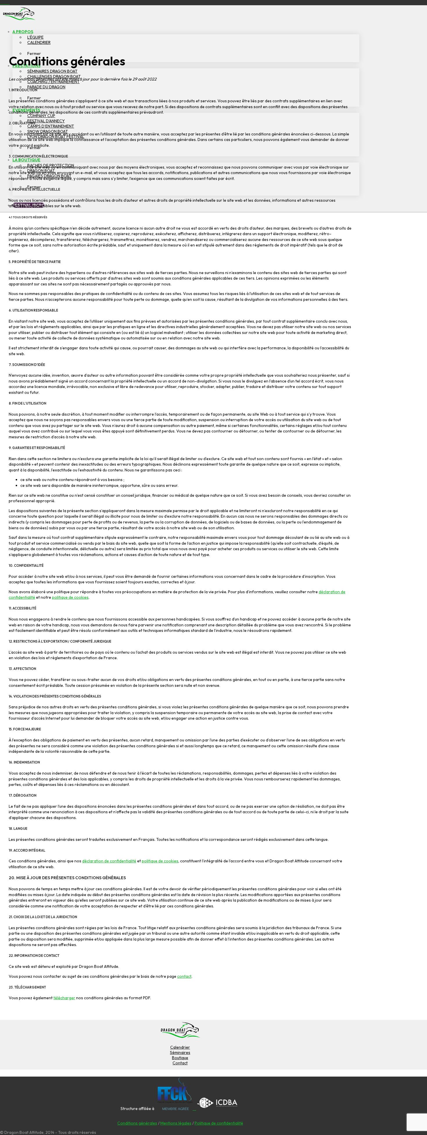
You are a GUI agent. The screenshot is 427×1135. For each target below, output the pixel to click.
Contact (180, 1063)
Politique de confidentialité (219, 1123)
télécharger (64, 997)
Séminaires (180, 1052)
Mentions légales (175, 1123)
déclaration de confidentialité (109, 861)
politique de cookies (70, 597)
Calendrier (180, 1047)
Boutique (180, 1057)
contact (184, 976)
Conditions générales (137, 1123)
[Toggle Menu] (39, 16)
